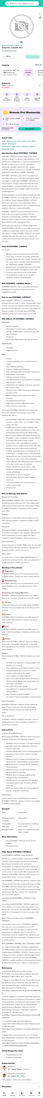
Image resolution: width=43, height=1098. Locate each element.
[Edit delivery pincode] (40, 85)
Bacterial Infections (10, 51)
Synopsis (25, 146)
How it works (11, 141)
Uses (4, 141)
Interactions (16, 146)
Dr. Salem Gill (13, 1076)
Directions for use (24, 141)
